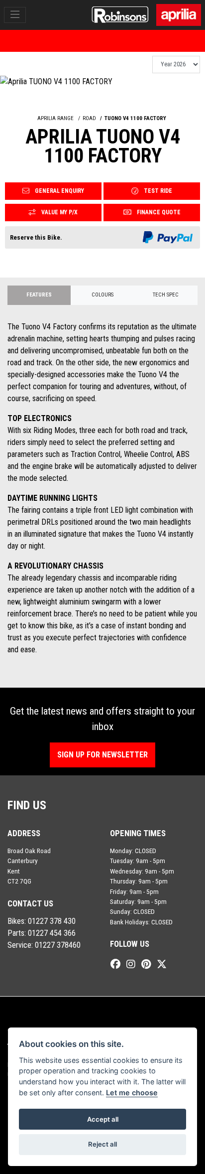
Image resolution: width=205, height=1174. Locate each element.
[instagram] (133, 964)
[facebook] (118, 964)
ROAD (89, 118)
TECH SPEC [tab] (166, 295)
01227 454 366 (52, 933)
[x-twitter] (164, 964)
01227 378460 (58, 945)
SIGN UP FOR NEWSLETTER (102, 754)
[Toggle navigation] (15, 15)
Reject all (102, 1144)
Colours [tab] (102, 295)
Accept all (102, 1119)
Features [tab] (39, 295)
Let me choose (132, 1092)
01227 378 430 (52, 921)
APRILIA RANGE (55, 118)
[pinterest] (148, 964)
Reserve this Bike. (36, 237)
